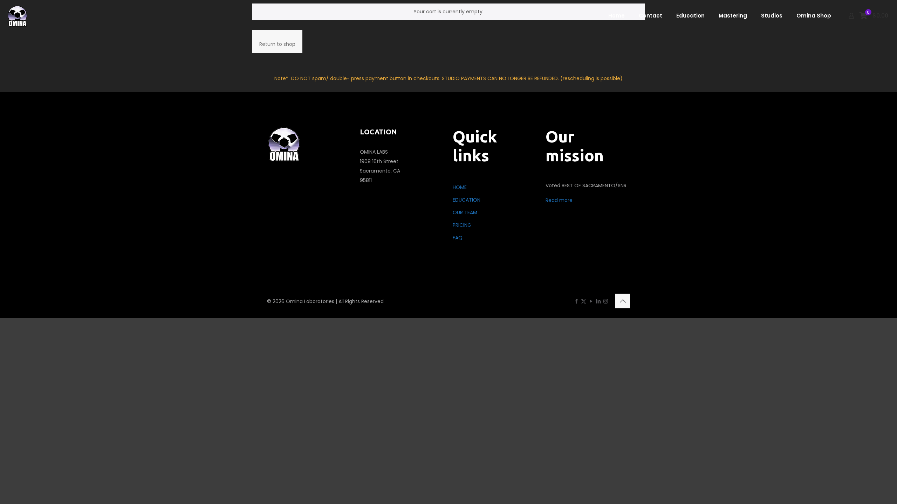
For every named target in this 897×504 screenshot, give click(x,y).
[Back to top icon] (622, 301)
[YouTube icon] (591, 301)
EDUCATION (466, 199)
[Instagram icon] (605, 301)
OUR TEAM (465, 212)
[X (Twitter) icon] (583, 301)
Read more (559, 200)
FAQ (458, 237)
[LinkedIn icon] (598, 301)
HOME (460, 187)
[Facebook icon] (576, 301)
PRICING (462, 225)
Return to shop (277, 44)
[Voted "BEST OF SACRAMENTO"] (17, 15)
